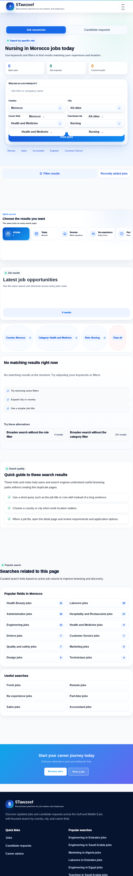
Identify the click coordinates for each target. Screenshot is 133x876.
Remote (11, 150)
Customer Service (74, 150)
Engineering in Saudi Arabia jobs (90, 845)
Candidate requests (97, 29)
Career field (14, 116)
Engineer (54, 150)
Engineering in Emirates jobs (88, 837)
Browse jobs (55, 771)
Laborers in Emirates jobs (85, 860)
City (70, 101)
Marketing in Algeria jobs (85, 852)
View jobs (66, 136)
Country (12, 101)
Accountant (38, 150)
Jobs (9, 837)
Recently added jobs (114, 173)
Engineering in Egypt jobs (86, 867)
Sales (24, 150)
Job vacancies (36, 29)
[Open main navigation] (123, 6)
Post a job (79, 771)
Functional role (75, 116)
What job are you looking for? (22, 83)
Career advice (15, 853)
